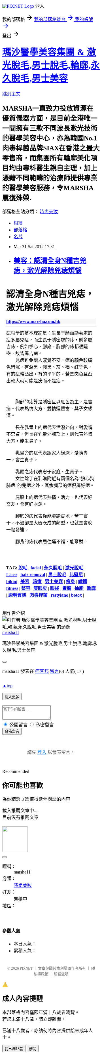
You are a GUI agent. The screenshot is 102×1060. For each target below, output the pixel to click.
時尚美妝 (49, 211)
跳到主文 (11, 94)
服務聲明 (61, 974)
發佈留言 (12, 731)
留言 (54, 671)
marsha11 (10, 632)
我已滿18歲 (14, 1049)
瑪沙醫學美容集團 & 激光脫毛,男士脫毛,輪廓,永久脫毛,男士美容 (51, 65)
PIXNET (26, 968)
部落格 (20, 229)
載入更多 (12, 697)
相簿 (18, 223)
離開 (32, 1049)
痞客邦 (42, 671)
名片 (18, 236)
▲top (7, 685)
